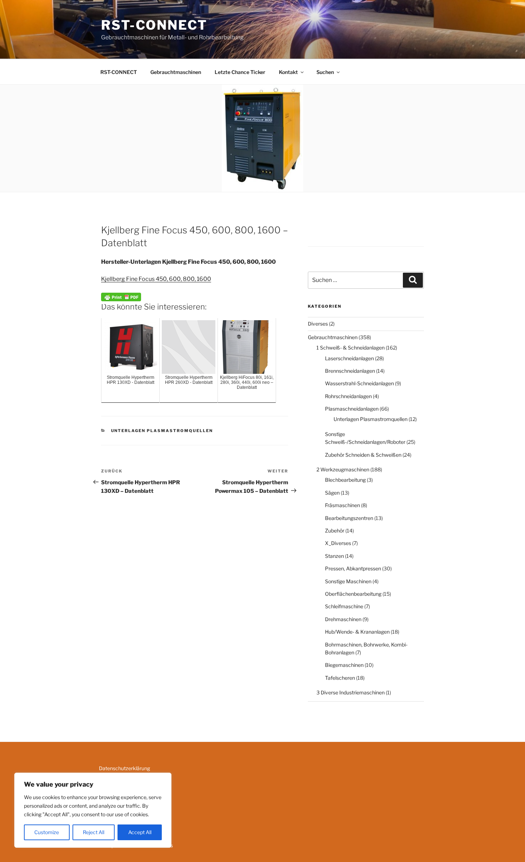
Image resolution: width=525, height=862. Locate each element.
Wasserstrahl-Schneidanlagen (359, 383)
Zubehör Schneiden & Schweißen (363, 455)
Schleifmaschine (344, 606)
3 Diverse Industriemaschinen (350, 692)
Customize (46, 832)
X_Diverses (338, 543)
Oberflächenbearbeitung (353, 594)
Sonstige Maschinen (348, 581)
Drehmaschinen (343, 619)
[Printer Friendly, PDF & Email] (121, 296)
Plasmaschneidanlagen (352, 409)
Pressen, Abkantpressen (353, 568)
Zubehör (334, 530)
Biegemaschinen (344, 665)
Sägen (332, 493)
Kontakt (288, 72)
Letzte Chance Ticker (240, 72)
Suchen (325, 72)
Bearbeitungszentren (349, 518)
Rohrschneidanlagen (348, 396)
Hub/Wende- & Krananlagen (357, 632)
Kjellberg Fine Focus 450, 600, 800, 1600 (156, 279)
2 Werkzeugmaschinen (342, 469)
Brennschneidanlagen (350, 371)
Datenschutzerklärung (124, 768)
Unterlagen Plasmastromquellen (162, 430)
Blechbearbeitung (345, 480)
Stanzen (334, 556)
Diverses (318, 324)
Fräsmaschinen (342, 505)
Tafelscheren (340, 678)
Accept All (139, 832)
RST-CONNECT (154, 25)
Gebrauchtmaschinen (175, 72)
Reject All (93, 832)
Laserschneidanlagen (349, 358)
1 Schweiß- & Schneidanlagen (350, 348)
